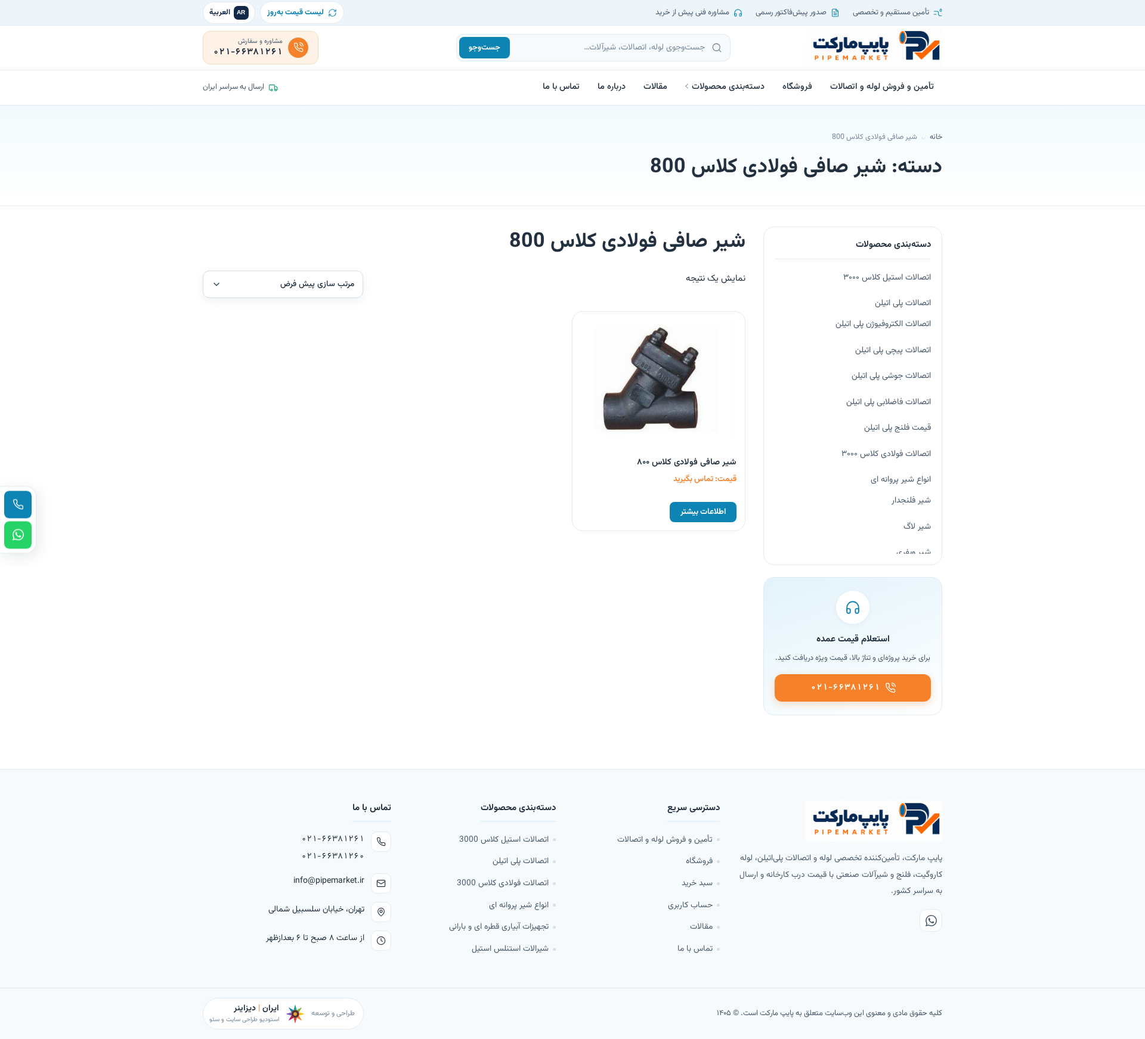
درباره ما (612, 87)
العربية (227, 12)
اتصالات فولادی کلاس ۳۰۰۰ (886, 454)
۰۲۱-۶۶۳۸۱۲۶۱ (332, 839)
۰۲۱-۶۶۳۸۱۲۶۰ (332, 856)
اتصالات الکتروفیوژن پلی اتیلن (883, 324)
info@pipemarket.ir (328, 881)
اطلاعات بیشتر (703, 511)
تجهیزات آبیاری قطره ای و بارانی (499, 926)
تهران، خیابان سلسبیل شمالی (316, 909)
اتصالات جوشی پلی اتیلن (891, 376)
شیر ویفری (913, 552)
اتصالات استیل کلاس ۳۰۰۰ (887, 277)
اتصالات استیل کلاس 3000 (504, 839)
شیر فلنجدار (911, 500)
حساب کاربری (690, 905)
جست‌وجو (484, 48)
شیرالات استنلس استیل (510, 948)
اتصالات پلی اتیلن (903, 303)
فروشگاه (797, 87)
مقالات (655, 87)
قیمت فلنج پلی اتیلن (897, 428)
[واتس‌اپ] (931, 920)
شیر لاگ (917, 527)
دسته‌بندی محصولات (728, 87)
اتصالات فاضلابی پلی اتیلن (888, 402)
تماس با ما (561, 87)
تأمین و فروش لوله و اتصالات (882, 87)
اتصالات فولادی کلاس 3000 (503, 883)
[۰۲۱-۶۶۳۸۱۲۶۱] (18, 504)
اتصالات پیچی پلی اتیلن (893, 350)
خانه (936, 137)
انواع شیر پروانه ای (901, 479)
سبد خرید (697, 883)
